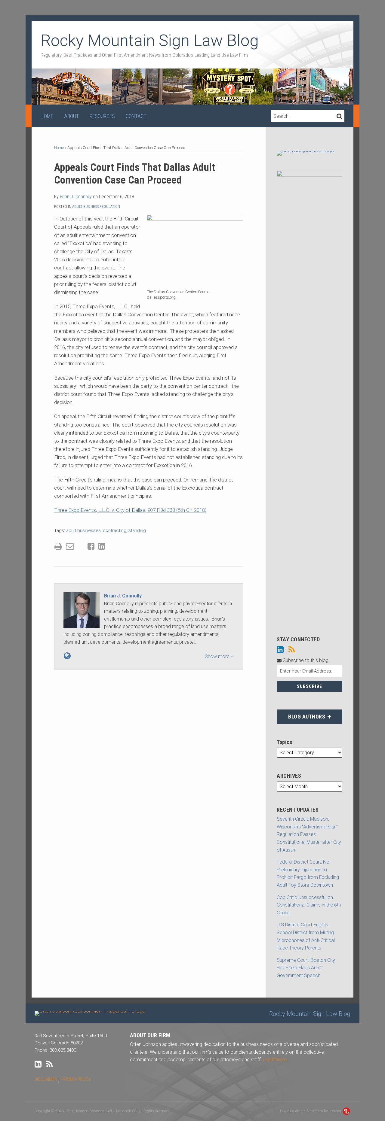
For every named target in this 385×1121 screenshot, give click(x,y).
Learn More (275, 1059)
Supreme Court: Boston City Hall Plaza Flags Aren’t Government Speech (306, 967)
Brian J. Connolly (76, 196)
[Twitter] (303, 650)
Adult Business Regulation (96, 206)
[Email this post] (70, 546)
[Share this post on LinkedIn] (101, 546)
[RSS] (291, 650)
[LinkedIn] (280, 650)
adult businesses (83, 530)
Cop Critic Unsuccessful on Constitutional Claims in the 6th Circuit (309, 905)
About (71, 116)
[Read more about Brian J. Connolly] (67, 656)
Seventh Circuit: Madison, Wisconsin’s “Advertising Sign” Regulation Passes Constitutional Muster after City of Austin (309, 834)
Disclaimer (46, 1079)
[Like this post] (91, 546)
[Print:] (58, 546)
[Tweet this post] (81, 546)
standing (137, 530)
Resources (102, 116)
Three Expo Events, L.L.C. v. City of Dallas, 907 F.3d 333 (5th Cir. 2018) (130, 510)
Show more (218, 656)
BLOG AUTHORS (301, 714)
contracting (114, 530)
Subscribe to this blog (305, 660)
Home (47, 116)
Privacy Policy (76, 1079)
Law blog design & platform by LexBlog (311, 1111)
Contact (136, 116)
